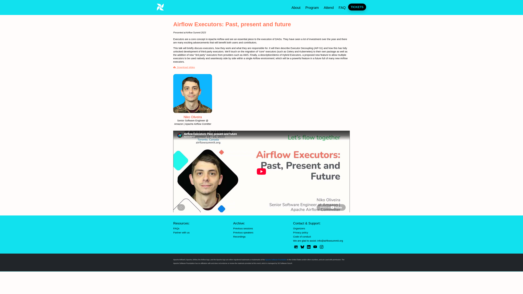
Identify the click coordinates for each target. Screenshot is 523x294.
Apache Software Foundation (276, 260)
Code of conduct (302, 236)
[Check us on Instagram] (321, 247)
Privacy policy (300, 232)
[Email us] (296, 247)
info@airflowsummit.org (330, 240)
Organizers (299, 228)
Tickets (357, 7)
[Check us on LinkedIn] (309, 247)
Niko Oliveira (193, 117)
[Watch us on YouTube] (315, 247)
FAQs (176, 228)
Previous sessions (243, 228)
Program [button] (312, 8)
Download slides (185, 67)
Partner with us (181, 232)
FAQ (342, 8)
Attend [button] (329, 8)
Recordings (239, 236)
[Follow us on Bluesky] (302, 247)
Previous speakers (243, 232)
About (295, 8)
